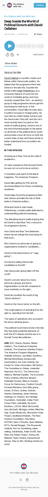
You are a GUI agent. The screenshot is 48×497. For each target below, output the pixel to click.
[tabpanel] (24, 259)
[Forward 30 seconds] (12, 54)
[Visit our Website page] (27, 480)
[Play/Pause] (9, 46)
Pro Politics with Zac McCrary (18, 5)
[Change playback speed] (18, 54)
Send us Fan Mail (12, 72)
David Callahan (11, 78)
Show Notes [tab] (11, 63)
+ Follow (40, 5)
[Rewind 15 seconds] (7, 54)
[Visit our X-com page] (20, 480)
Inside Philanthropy (26, 90)
